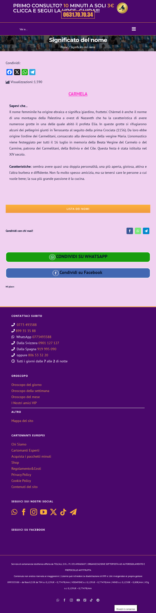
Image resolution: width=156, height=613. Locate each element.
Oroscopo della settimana (30, 391)
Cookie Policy (21, 480)
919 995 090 (46, 349)
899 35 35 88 (26, 331)
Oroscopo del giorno (26, 384)
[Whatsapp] (14, 512)
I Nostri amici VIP (24, 403)
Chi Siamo (18, 444)
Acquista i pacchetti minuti (31, 456)
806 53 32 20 (38, 355)
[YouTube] (43, 512)
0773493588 (41, 337)
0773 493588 (27, 325)
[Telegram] (146, 231)
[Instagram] (33, 512)
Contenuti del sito (24, 487)
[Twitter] (53, 512)
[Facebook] (130, 231)
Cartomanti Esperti (25, 450)
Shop (15, 462)
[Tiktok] (63, 512)
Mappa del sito (22, 421)
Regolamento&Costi (26, 468)
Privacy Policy (21, 474)
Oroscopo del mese (25, 397)
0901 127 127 (48, 343)
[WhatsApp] (138, 231)
